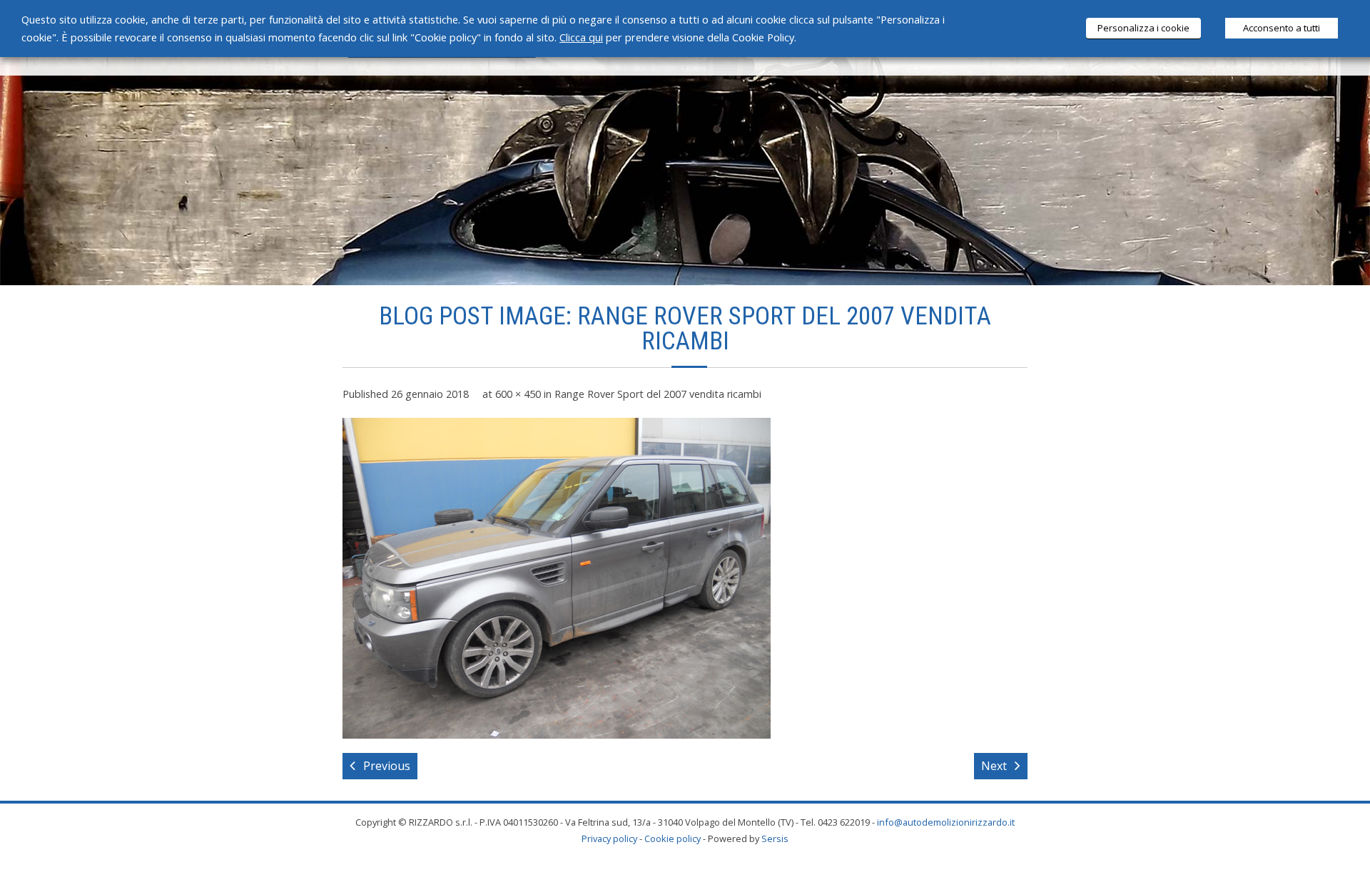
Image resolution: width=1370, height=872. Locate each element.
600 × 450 (518, 394)
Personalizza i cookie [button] (1143, 27)
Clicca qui (581, 37)
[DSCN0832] (556, 578)
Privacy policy (609, 838)
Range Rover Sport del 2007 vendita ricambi (657, 394)
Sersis (774, 838)
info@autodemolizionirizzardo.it (946, 822)
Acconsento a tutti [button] (1281, 27)
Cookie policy (672, 838)
